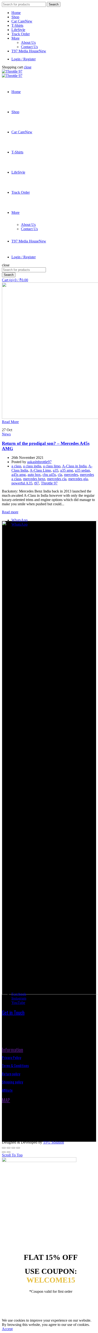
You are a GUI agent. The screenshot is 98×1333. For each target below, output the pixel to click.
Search (54, 4)
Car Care (21, 21)
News (6, 434)
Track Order (20, 34)
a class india (32, 466)
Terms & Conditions (15, 1065)
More (15, 38)
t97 (36, 483)
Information (12, 1049)
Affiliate (7, 1090)
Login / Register (23, 59)
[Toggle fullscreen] (13, 1148)
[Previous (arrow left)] (4, 1152)
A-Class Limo (40, 470)
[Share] (8, 1148)
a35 (55, 470)
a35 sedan (82, 470)
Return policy (11, 1073)
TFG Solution (53, 1142)
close (27, 67)
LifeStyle (18, 30)
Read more (10, 512)
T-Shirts (17, 25)
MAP (6, 1100)
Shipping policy (12, 1081)
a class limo (51, 466)
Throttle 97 (49, 483)
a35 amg (66, 470)
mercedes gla (78, 479)
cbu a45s (49, 475)
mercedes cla (56, 479)
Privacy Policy (11, 1057)
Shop (15, 17)
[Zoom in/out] (18, 1148)
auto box (34, 475)
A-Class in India (74, 466)
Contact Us (29, 47)
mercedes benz (34, 479)
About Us (28, 42)
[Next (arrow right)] (8, 1152)
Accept (7, 1329)
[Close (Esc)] (4, 1148)
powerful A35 (21, 483)
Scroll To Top (12, 1155)
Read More (10, 422)
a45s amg (18, 475)
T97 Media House (28, 51)
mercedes (71, 475)
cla (60, 475)
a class (16, 466)
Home (16, 13)
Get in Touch (13, 1012)
